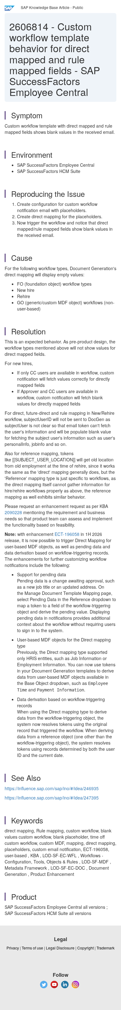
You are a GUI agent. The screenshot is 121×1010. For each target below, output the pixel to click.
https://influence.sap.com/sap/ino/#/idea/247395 (52, 798)
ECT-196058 (67, 534)
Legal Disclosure (60, 947)
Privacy (13, 947)
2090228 (13, 512)
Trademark (105, 947)
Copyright (85, 947)
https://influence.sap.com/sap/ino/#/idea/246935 (52, 788)
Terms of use (32, 947)
